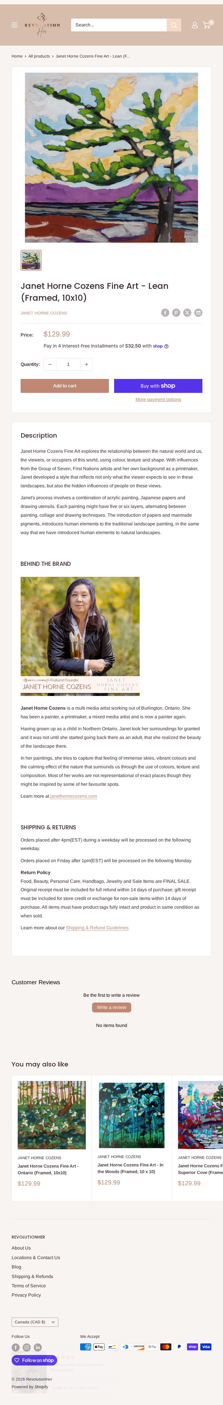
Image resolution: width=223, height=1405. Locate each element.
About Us (21, 1247)
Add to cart (64, 385)
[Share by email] (198, 312)
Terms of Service (29, 1285)
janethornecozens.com (73, 796)
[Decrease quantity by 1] (50, 364)
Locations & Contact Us (36, 1257)
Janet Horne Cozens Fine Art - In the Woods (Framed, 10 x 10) (130, 1168)
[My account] (195, 25)
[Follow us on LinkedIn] (38, 1347)
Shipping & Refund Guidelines (97, 927)
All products (39, 56)
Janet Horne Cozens (44, 313)
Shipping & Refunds (32, 1276)
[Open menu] (14, 25)
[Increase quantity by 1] (86, 364)
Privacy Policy (26, 1295)
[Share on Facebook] (165, 312)
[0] (206, 25)
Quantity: (30, 364)
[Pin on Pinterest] (176, 312)
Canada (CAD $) (30, 1322)
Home (17, 56)
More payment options (158, 399)
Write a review (111, 1007)
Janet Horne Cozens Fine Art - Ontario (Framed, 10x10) (48, 1169)
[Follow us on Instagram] (27, 1347)
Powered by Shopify (30, 1386)
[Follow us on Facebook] (16, 1347)
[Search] (174, 25)
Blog (16, 1266)
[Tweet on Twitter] (187, 312)
